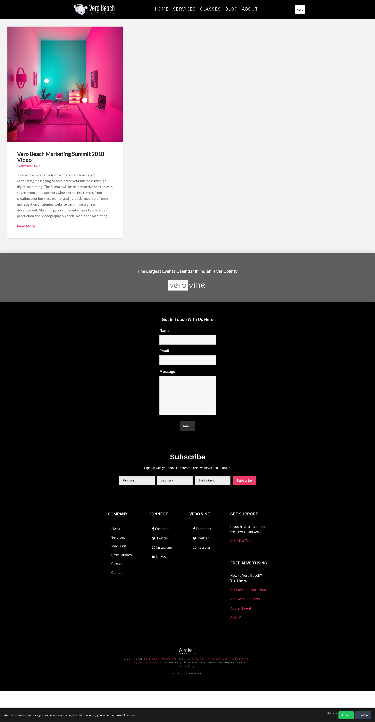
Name (164, 331)
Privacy (332, 713)
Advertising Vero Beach (203, 659)
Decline (363, 715)
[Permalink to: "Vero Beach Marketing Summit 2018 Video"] (65, 84)
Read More (26, 226)
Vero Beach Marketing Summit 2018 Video (60, 156)
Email (164, 351)
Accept (346, 715)
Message (167, 372)
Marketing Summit (28, 166)
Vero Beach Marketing (160, 659)
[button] (300, 9)
